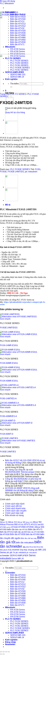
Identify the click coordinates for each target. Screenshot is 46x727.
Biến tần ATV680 (18, 596)
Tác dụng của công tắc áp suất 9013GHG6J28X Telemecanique (20, 471)
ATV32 (21, 524)
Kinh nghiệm (11, 640)
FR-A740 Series (17, 612)
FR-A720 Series (17, 610)
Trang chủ (4, 94)
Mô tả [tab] (7, 205)
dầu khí (26, 547)
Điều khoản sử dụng (14, 515)
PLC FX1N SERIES (19, 621)
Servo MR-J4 (18, 559)
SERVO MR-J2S (17, 635)
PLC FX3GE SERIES (20, 169)
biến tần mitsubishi (25, 542)
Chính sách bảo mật (14, 513)
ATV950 (3, 529)
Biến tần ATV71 (17, 605)
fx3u (10, 550)
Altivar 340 (21, 522)
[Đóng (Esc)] (9, 651)
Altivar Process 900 (9, 524)
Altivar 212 (12, 522)
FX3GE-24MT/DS (16, 172)
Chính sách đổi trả (13, 506)
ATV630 (14, 527)
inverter (15, 550)
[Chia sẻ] (6, 651)
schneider (4, 555)
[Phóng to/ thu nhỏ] (1, 651)
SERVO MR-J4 (17, 637)
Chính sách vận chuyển (15, 511)
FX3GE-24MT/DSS (9, 328)
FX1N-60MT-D (6, 434)
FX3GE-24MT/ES (8, 452)
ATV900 (22, 527)
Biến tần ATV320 (18, 591)
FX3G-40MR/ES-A (8, 416)
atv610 (8, 527)
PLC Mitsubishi (7, 3)
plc (8, 552)
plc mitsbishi (21, 552)
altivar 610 (29, 522)
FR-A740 (32, 547)
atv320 (41, 524)
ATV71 (27, 524)
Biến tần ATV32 (21, 529)
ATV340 (3, 527)
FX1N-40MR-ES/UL (9, 381)
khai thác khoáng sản (29, 550)
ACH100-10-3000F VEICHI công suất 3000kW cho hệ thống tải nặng (22, 489)
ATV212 (34, 524)
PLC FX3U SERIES (19, 630)
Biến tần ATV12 (17, 582)
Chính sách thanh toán (15, 508)
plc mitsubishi (31, 172)
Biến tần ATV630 (18, 593)
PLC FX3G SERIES (19, 626)
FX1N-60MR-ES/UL (9, 363)
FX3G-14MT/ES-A (8, 398)
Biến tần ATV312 (18, 587)
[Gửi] (6, 571)
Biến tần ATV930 (17, 534)
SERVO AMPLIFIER (19, 555)
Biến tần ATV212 (7, 532)
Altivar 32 (4, 522)
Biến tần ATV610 (18, 577)
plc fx (12, 552)
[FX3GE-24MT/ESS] (11, 120)
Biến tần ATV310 (18, 575)
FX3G (36, 138)
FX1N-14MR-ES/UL (9, 345)
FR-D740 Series (17, 617)
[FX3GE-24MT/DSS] (11, 133)
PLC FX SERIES (18, 94)
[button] (10, 644)
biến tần (11, 529)
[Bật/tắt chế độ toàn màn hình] (4, 651)
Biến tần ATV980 (18, 598)
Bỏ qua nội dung (7, 1)
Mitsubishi (10, 607)
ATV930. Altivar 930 (35, 527)
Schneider (10, 573)
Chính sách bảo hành (15, 504)
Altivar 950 (37, 522)
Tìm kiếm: (9, 568)
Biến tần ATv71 (35, 529)
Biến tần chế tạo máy (29, 538)
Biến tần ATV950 (33, 534)
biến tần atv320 (20, 532)
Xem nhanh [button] (5, 319)
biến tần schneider (20, 544)
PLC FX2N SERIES (19, 623)
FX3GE (3, 138)
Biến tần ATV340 (33, 532)
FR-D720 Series (17, 614)
